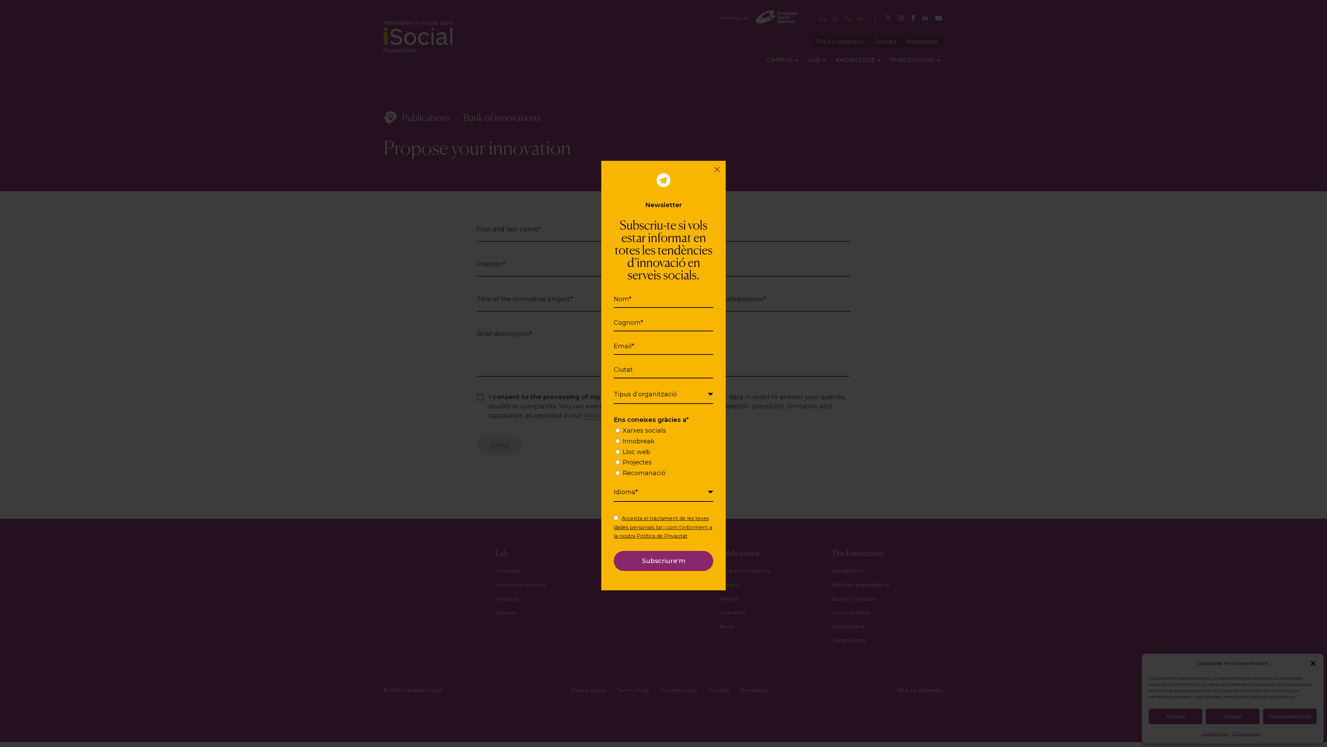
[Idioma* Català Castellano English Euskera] (663, 492)
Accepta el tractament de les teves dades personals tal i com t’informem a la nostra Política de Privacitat (663, 527)
